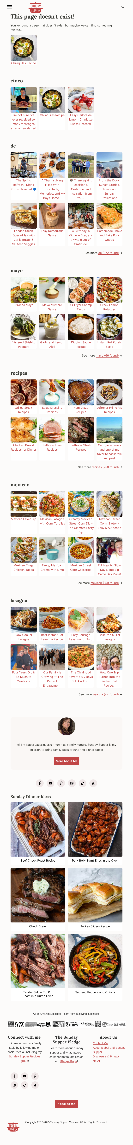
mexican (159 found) (105, 583)
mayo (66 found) (107, 355)
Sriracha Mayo (23, 305)
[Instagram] (72, 783)
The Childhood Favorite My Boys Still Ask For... (81, 677)
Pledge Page (68, 1061)
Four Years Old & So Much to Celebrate (23, 677)
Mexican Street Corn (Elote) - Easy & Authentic (109, 523)
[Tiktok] (82, 783)
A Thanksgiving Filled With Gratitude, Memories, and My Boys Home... (52, 189)
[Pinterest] (61, 783)
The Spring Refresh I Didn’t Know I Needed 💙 (23, 185)
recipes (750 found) (105, 467)
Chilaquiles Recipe (23, 63)
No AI (96, 1060)
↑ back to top (66, 1104)
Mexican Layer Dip (23, 519)
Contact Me (100, 1043)
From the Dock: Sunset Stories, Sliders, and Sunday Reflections (109, 189)
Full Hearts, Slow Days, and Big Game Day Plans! (109, 570)
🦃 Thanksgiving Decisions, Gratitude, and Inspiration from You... (80, 189)
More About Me (66, 761)
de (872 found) (108, 253)
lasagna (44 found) (105, 694)
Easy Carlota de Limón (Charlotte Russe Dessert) (80, 119)
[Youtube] (50, 783)
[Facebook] (40, 783)
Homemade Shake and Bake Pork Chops (109, 235)
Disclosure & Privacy (106, 1056)
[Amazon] (93, 783)
